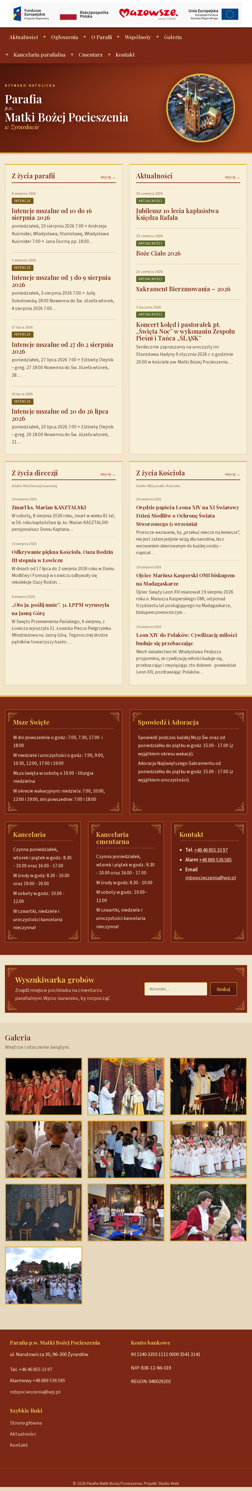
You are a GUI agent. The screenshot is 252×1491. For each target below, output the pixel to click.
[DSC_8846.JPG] (126, 1149)
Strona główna (26, 1423)
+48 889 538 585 (215, 860)
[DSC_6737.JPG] (43, 1275)
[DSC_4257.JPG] (43, 1149)
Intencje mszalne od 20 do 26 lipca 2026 (60, 414)
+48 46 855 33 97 (211, 850)
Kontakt (125, 54)
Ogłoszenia (64, 37)
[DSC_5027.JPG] (43, 1212)
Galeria (173, 37)
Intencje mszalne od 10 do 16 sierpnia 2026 (52, 213)
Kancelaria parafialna (39, 54)
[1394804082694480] (126, 1086)
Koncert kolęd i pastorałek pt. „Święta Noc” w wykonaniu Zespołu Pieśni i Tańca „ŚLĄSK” (185, 331)
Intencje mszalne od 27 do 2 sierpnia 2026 (62, 347)
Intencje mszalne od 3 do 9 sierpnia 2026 (61, 280)
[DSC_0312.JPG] (208, 1212)
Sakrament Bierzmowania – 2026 (183, 288)
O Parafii (101, 37)
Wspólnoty (138, 37)
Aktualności (23, 37)
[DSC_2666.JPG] (126, 1212)
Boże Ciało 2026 (158, 253)
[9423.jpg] (208, 1149)
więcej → (108, 177)
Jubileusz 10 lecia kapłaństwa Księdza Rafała (177, 213)
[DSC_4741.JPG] (208, 1086)
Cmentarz (91, 54)
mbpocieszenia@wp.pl (210, 877)
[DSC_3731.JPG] (43, 1086)
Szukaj (223, 989)
